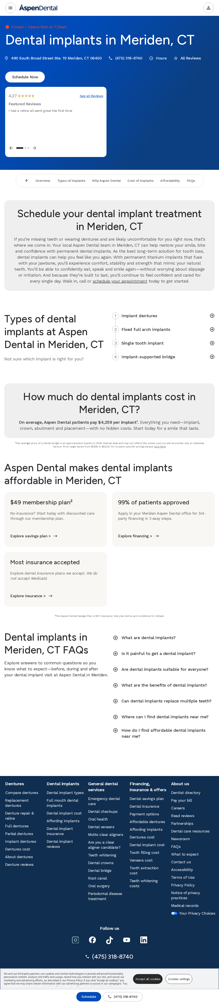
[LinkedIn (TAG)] (144, 940)
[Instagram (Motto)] (75, 940)
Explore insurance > (28, 596)
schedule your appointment (120, 281)
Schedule (88, 997)
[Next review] (34, 148)
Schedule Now (25, 77)
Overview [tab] (43, 181)
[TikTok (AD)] (109, 940)
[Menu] (10, 8)
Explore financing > (135, 536)
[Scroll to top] (26, 180)
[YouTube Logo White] (126, 940)
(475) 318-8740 (125, 997)
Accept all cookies (147, 979)
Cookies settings (179, 979)
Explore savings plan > (30, 536)
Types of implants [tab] (71, 181)
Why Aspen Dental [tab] (106, 181)
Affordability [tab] (170, 181)
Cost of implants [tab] (140, 181)
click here (160, 446)
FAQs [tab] (191, 181)
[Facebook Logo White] (92, 940)
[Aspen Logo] (38, 7)
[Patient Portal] (208, 8)
